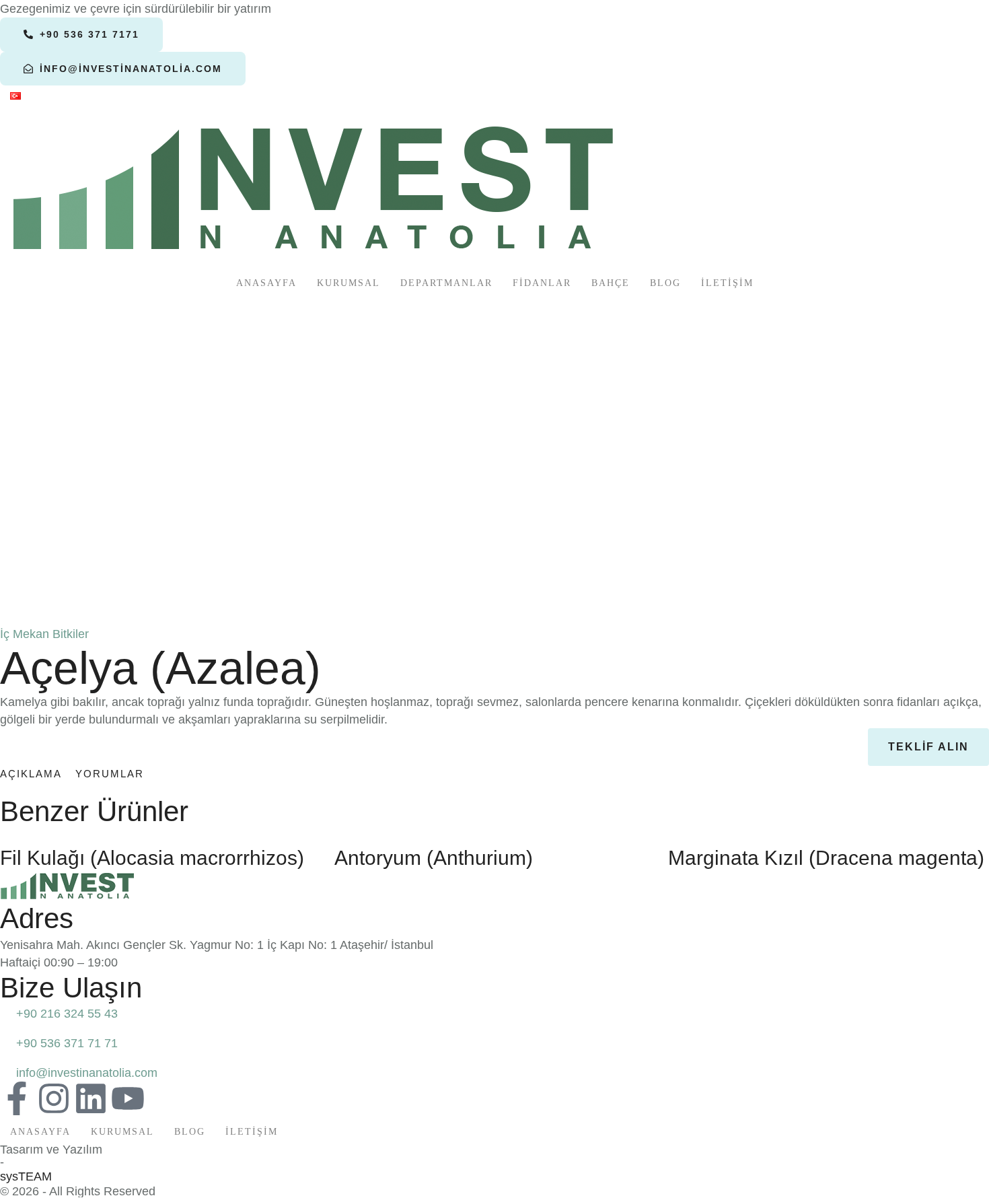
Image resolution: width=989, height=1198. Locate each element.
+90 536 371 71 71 (67, 1043)
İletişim (727, 283)
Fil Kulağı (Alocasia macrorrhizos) (152, 858)
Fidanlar (542, 283)
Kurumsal (348, 283)
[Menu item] (15, 96)
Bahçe (610, 283)
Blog (665, 283)
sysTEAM (26, 1176)
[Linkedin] (91, 1098)
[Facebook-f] (17, 1098)
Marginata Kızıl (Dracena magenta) (826, 858)
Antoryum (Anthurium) (433, 858)
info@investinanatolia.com (86, 1073)
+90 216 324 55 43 (67, 1013)
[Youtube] (128, 1098)
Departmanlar (446, 283)
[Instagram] (54, 1098)
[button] (81, 34)
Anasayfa (266, 283)
